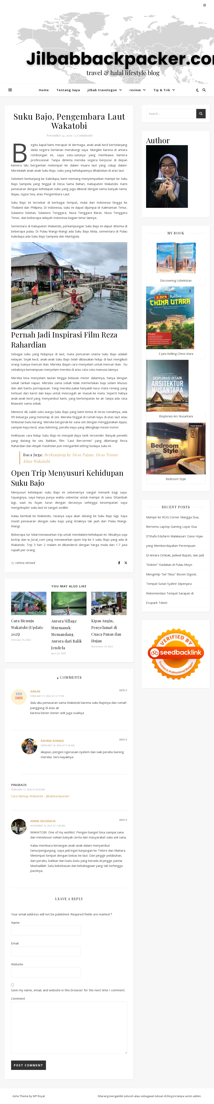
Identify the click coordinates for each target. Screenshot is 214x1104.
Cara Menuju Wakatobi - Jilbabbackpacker (40, 796)
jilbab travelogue (102, 90)
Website (17, 964)
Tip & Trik (161, 90)
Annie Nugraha (43, 821)
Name (15, 922)
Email (15, 943)
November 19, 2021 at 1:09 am (47, 825)
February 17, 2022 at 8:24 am (28, 789)
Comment (18, 998)
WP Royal (39, 1096)
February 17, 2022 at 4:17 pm (47, 696)
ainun (35, 691)
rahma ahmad (25, 563)
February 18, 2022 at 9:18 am (57, 745)
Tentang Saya (68, 90)
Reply (123, 690)
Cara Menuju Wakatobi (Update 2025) (27, 627)
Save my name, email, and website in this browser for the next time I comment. (68, 990)
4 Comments (83, 135)
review (135, 90)
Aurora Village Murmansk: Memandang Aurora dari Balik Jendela (66, 634)
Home (44, 90)
